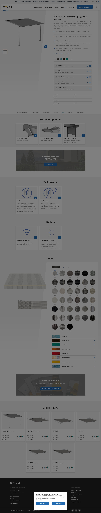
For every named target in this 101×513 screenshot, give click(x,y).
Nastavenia (50, 507)
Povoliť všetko (42, 503)
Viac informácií (39, 499)
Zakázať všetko (58, 503)
